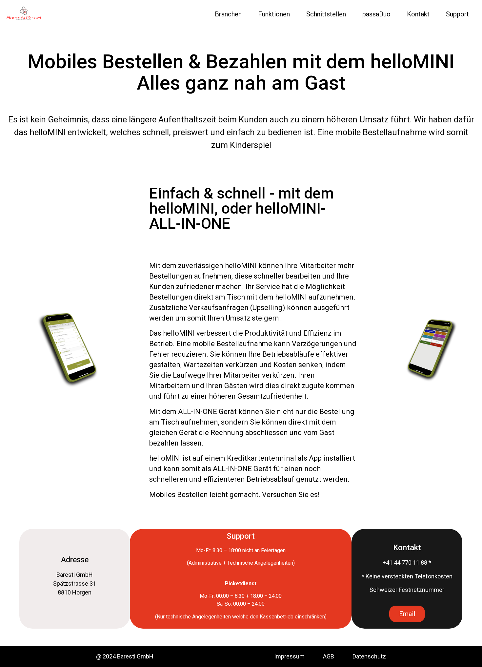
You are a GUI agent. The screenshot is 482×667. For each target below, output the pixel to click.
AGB (337, 656)
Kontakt (418, 14)
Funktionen (274, 14)
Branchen (228, 14)
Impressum (289, 656)
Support (457, 14)
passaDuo (376, 14)
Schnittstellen (326, 14)
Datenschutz (369, 656)
